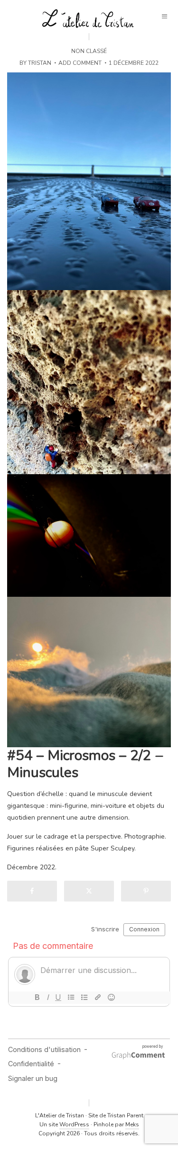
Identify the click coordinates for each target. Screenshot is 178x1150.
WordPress (74, 1124)
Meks (132, 1124)
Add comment (80, 63)
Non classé (89, 51)
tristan (39, 63)
